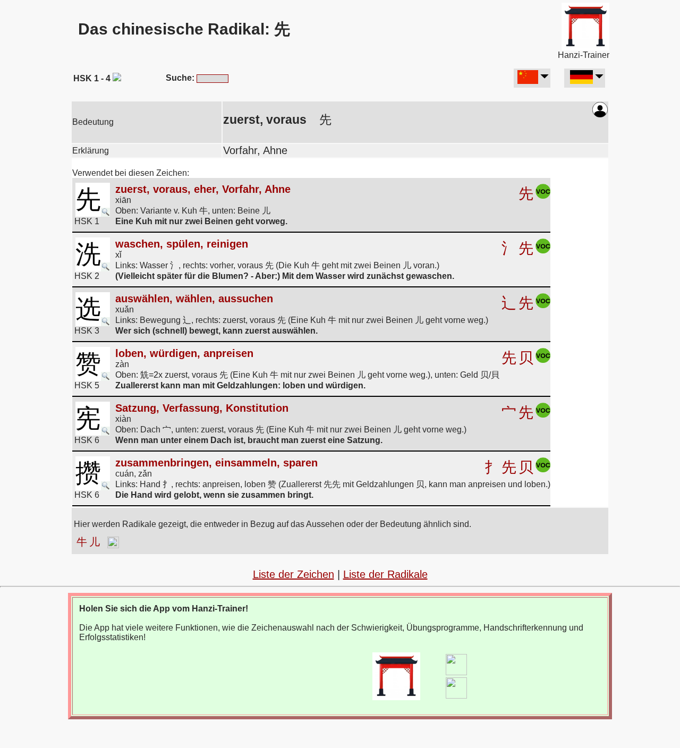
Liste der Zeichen (293, 574)
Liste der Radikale (385, 574)
